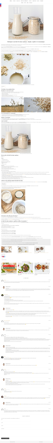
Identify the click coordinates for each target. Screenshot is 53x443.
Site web (2, 425)
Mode (25, 2)
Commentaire (2, 428)
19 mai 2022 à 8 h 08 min (6, 409)
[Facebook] (0, 4)
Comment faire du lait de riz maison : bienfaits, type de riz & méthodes (25, 252)
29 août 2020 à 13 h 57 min (8, 364)
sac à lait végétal (8, 174)
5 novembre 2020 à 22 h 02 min (6, 396)
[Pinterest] (3, 256)
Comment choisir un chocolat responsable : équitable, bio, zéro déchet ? (41, 252)
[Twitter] (4, 256)
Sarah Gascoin (6, 294)
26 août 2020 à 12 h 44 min (6, 321)
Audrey (5, 369)
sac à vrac (24, 174)
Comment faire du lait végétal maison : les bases (6, 252)
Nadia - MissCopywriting (7, 320)
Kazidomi (28, 218)
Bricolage (30, 2)
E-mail (2, 422)
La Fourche (31, 218)
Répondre (49, 286)
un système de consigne (10, 219)
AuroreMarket (25, 218)
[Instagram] (2, 256)
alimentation (26, 40)
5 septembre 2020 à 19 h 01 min (6, 389)
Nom (2, 419)
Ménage (22, 2)
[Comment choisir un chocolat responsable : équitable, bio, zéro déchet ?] (42, 249)
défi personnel (39, 50)
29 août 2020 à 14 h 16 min (8, 346)
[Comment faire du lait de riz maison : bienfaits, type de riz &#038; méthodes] (26, 249)
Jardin (27, 2)
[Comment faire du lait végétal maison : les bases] (9, 249)
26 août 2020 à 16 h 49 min (6, 335)
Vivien (4, 356)
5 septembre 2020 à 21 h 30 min (8, 379)
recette (2, 258)
